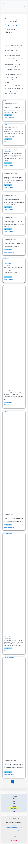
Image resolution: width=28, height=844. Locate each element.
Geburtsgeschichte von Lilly (10, 195)
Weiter (15, 783)
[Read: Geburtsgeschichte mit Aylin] (14, 583)
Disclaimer (14, 836)
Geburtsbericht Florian (9, 389)
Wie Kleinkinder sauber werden (14, 824)
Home (7, 19)
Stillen (14, 801)
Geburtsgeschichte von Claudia (10, 173)
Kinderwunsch (14, 796)
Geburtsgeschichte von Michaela (11, 217)
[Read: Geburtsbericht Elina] (14, 461)
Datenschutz (14, 838)
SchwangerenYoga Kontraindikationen (14, 829)
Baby (14, 803)
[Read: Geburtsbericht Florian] (14, 336)
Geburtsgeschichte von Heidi (10, 760)
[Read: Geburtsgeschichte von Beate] (5, 100)
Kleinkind (14, 805)
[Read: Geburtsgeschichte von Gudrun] (5, 124)
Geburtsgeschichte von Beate (10, 103)
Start (14, 795)
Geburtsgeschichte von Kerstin (10, 149)
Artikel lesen (8, 115)
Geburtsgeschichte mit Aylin (10, 636)
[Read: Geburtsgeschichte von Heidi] (14, 707)
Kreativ (14, 810)
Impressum (14, 834)
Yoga (14, 811)
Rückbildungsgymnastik (14, 830)
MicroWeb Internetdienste (16, 820)
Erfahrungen (11, 117)
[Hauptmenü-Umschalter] (24, 6)
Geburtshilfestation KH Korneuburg (12, 262)
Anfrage (14, 833)
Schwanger (14, 798)
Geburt (5, 117)
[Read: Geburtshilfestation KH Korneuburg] (5, 258)
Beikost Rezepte (14, 825)
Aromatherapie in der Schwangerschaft (14, 827)
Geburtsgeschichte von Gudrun (10, 127)
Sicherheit (14, 806)
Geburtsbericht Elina (8, 514)
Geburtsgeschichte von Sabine (10, 239)
